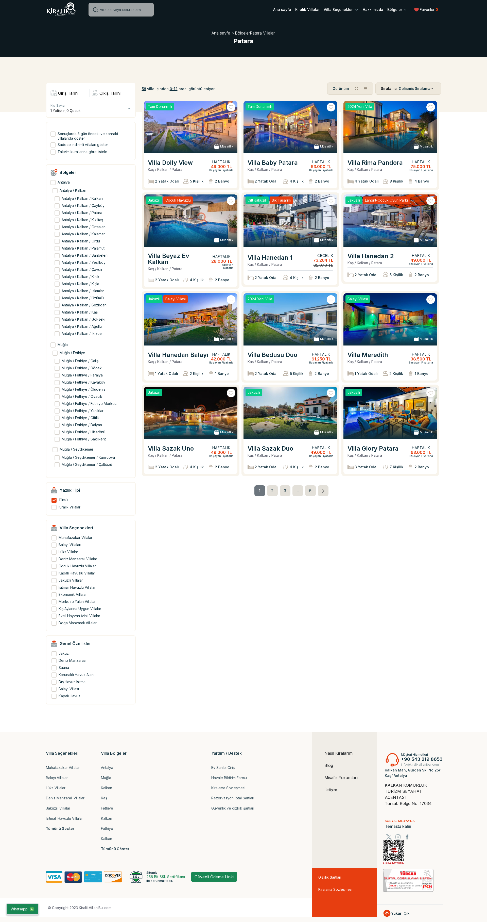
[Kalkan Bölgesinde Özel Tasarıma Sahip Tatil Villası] (390, 127)
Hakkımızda (373, 9)
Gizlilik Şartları (329, 877)
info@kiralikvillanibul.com (420, 764)
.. (298, 490)
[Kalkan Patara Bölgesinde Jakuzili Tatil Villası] (290, 413)
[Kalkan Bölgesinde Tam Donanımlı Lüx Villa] (191, 127)
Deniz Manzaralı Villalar (65, 798)
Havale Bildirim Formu (229, 778)
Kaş (104, 798)
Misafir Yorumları (341, 777)
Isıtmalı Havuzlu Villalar (64, 818)
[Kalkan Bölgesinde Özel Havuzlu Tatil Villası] (191, 220)
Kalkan (106, 788)
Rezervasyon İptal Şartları (232, 798)
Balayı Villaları (57, 778)
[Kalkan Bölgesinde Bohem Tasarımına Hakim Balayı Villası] (191, 319)
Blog (328, 765)
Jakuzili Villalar (58, 808)
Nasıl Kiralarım (338, 753)
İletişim (330, 789)
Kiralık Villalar (307, 9)
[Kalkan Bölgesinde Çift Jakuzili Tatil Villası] (290, 220)
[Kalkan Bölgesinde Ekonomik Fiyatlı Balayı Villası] (390, 319)
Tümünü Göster (60, 828)
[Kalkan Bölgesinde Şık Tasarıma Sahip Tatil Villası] (290, 319)
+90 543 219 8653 (422, 759)
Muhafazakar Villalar (63, 767)
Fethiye (107, 808)
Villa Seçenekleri (339, 9)
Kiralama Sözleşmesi (228, 788)
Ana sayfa (282, 9)
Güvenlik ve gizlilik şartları (232, 808)
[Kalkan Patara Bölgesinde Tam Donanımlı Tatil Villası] (290, 127)
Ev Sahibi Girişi (223, 767)
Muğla (106, 778)
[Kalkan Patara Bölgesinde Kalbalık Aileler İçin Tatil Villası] (390, 413)
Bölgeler (395, 9)
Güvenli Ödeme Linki (214, 876)
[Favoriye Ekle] (231, 107)
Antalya (107, 767)
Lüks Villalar (55, 788)
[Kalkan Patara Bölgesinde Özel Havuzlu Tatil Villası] (191, 413)
